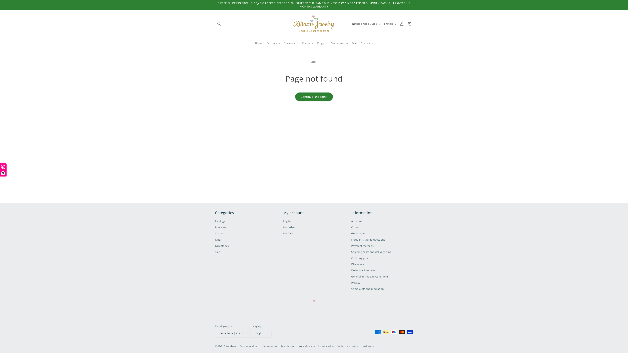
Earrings (220, 221)
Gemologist (358, 233)
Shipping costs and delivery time (371, 252)
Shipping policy (326, 346)
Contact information (347, 346)
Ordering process (362, 258)
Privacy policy (270, 346)
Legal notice (367, 346)
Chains (219, 233)
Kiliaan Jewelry (231, 346)
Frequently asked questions (368, 239)
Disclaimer (357, 264)
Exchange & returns (363, 270)
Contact (356, 227)
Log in (287, 221)
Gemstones (222, 246)
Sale (217, 252)
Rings (218, 239)
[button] (219, 24)
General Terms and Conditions (369, 276)
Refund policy (287, 346)
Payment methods (362, 246)
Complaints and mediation (367, 289)
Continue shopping (314, 97)
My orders (289, 227)
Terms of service (306, 346)
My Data (288, 233)
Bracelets (220, 227)
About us (356, 221)
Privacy (355, 282)
